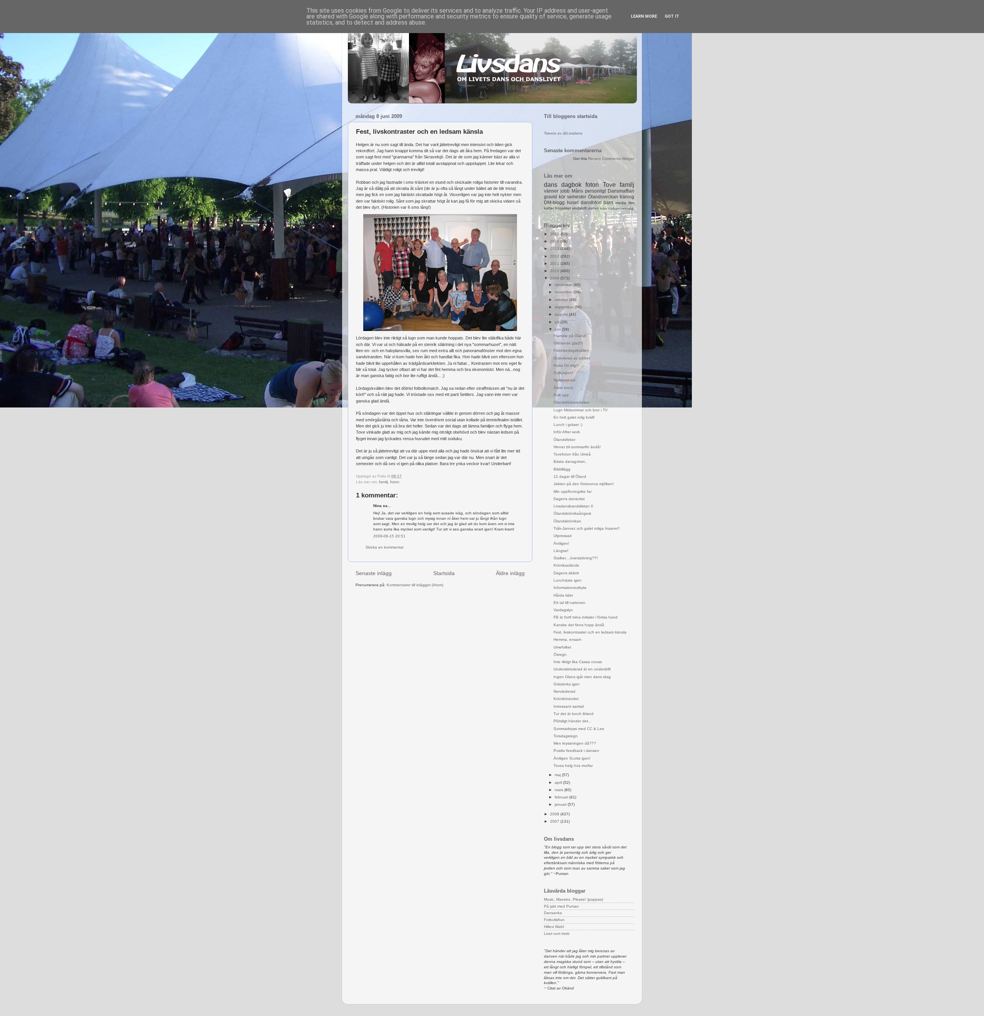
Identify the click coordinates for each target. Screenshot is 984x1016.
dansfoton (591, 202)
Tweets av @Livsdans (563, 133)
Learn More (644, 16)
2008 (555, 814)
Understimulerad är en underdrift (582, 669)
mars (559, 790)
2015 (555, 234)
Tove (609, 184)
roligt (630, 208)
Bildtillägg (562, 469)
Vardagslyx (563, 610)
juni (558, 329)
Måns (577, 191)
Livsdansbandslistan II (573, 506)
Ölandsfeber (564, 439)
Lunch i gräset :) (568, 424)
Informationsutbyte (570, 587)
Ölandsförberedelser (572, 402)
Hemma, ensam (567, 639)
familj (383, 482)
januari (561, 804)
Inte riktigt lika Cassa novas (578, 662)
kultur (603, 208)
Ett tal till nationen (569, 602)
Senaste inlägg (374, 573)
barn (608, 202)
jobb (565, 191)
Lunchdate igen (568, 580)
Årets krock (563, 388)
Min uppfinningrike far (573, 491)
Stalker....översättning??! (576, 558)
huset (572, 202)
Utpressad (563, 536)
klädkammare (617, 208)
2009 (555, 278)
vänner (551, 191)
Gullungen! (563, 373)
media (620, 203)
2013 (555, 248)
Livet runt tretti (556, 933)
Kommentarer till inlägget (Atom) (415, 585)
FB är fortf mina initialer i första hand (586, 617)
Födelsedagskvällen (571, 350)
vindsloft (579, 208)
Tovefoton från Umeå (572, 454)
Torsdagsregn (566, 736)
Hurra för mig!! (566, 365)
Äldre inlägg (510, 573)
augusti (562, 314)
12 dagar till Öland (570, 476)
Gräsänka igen (567, 684)
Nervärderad (564, 691)
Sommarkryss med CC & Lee (579, 729)
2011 (555, 263)
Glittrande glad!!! (568, 343)
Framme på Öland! (570, 336)
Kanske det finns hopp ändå (579, 625)
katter (549, 208)
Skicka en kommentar (385, 547)
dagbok (571, 184)
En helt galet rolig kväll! (574, 417)
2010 (555, 271)
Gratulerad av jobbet (572, 358)
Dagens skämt (566, 573)
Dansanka (553, 913)
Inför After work (567, 432)
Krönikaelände (566, 565)
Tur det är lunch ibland (573, 714)
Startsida (444, 573)
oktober (562, 300)
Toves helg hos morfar (573, 765)
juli (557, 322)
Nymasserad (564, 380)
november (564, 292)
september (565, 307)
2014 (555, 241)
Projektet (563, 208)
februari (562, 797)
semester (576, 197)
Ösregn (560, 654)
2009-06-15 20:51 (389, 536)
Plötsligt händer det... (573, 721)
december (564, 285)
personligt (595, 191)
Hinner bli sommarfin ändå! (577, 447)
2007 (555, 821)
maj (558, 775)
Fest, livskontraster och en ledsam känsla (590, 632)
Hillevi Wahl (554, 927)
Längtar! (561, 551)
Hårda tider (563, 595)
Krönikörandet (566, 699)
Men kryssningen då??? (575, 743)
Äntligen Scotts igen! (572, 758)
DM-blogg (554, 202)
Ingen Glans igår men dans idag (582, 677)
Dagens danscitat (569, 499)
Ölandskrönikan (567, 521)
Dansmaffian (621, 191)
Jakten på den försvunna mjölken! (584, 484)
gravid (550, 197)
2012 (555, 256)
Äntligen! (561, 543)
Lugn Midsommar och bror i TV (581, 410)
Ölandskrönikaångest (572, 513)
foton (394, 482)
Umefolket (562, 647)
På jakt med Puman (561, 906)
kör (562, 197)
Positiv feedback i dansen (576, 750)
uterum (593, 208)
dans (550, 184)
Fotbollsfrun (554, 920)
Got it (672, 16)
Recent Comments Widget (611, 158)
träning (627, 197)
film (631, 203)
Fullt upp (561, 395)
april (559, 782)
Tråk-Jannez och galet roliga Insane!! (587, 528)
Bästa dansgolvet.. (570, 461)
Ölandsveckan (603, 197)
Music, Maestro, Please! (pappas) (573, 899)
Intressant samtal (569, 706)
